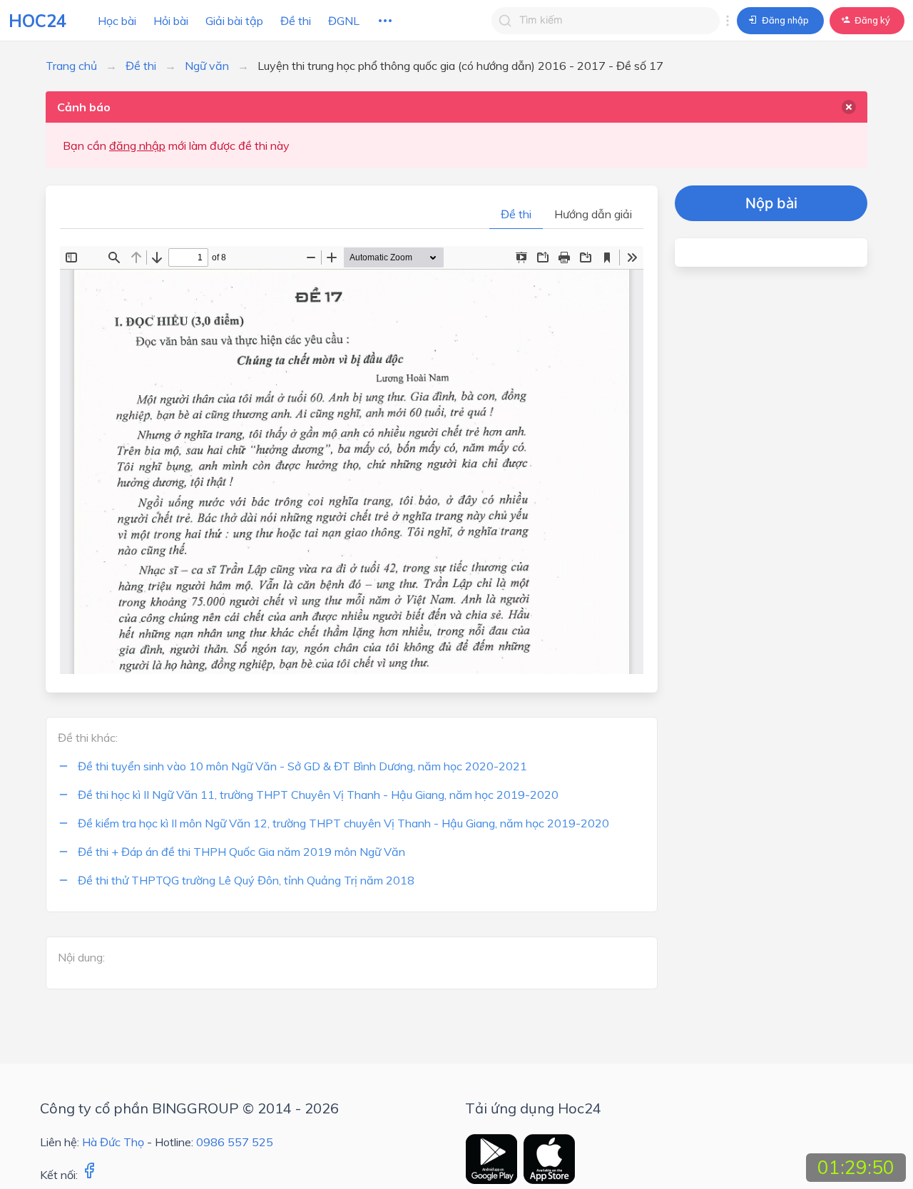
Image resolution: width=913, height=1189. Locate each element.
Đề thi (295, 21)
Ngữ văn (207, 65)
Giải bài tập (234, 21)
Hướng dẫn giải (593, 214)
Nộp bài (771, 203)
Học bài (117, 21)
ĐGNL (343, 21)
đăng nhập (137, 145)
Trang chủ (71, 65)
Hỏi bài (170, 21)
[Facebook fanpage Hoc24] (89, 1175)
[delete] (849, 107)
